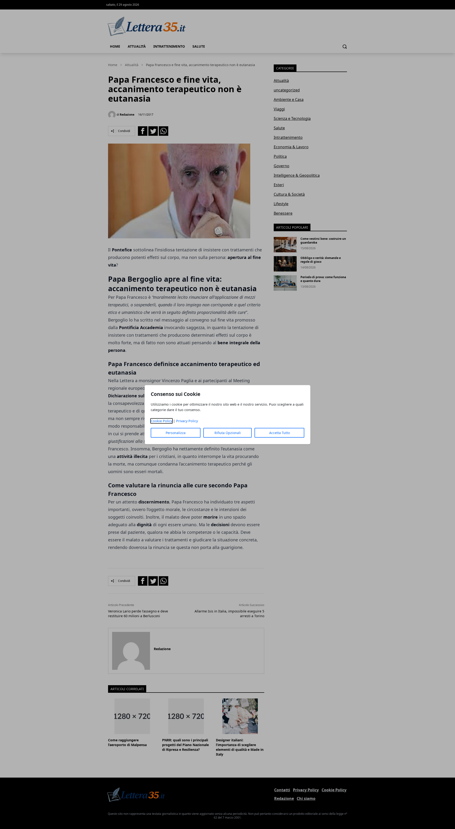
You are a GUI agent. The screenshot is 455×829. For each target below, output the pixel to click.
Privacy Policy (187, 421)
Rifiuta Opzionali (227, 432)
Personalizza (176, 432)
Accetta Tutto (279, 432)
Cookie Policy (161, 421)
